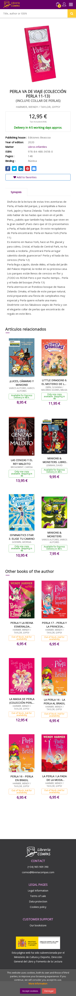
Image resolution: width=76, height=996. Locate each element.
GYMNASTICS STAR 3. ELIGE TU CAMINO (22, 536)
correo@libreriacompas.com (38, 872)
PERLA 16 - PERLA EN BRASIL (21, 778)
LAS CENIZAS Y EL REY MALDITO (22, 461)
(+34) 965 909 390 (38, 866)
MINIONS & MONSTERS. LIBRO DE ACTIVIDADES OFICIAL (54, 460)
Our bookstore (38, 925)
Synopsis (16, 192)
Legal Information (38, 890)
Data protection (38, 901)
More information (38, 983)
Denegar (49, 990)
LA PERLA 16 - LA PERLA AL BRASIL (54, 701)
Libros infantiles (37, 146)
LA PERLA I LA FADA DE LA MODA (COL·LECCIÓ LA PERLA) (54, 777)
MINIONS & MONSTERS (54, 534)
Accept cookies (30, 990)
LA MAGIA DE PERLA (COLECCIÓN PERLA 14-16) (21, 700)
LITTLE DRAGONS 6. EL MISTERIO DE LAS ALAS (54, 381)
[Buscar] (72, 13)
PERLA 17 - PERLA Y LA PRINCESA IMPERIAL (54, 624)
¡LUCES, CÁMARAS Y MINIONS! (22, 382)
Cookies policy (38, 907)
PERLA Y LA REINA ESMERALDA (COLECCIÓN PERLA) (21, 624)
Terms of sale (38, 896)
